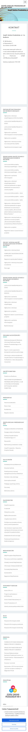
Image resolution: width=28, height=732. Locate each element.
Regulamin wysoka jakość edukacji (13, 259)
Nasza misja (7, 406)
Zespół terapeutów (9, 505)
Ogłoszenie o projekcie (10, 138)
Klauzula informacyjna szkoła (12, 621)
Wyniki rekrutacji (8, 326)
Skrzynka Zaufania (9, 468)
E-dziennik (7, 508)
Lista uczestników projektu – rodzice (14, 196)
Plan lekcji (7, 487)
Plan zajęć (7, 268)
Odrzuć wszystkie (14, 728)
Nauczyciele (7, 441)
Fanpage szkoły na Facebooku (12, 432)
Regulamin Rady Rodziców (11, 576)
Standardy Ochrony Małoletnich (12, 464)
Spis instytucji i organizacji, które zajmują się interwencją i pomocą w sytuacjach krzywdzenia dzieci (13, 530)
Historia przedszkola (9, 402)
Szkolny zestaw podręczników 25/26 (13, 606)
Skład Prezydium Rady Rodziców (12, 555)
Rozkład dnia (7, 409)
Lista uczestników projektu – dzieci (13, 193)
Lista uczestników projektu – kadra (13, 200)
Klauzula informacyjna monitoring (13, 627)
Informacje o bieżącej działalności (13, 566)
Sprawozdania (8, 572)
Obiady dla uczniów (9, 512)
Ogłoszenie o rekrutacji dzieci (12, 250)
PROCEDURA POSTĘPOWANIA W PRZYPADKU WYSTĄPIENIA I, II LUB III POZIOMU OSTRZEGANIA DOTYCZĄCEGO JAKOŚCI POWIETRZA (13, 384)
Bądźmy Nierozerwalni (10, 515)
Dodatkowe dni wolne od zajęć (12, 535)
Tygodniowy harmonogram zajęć (13, 147)
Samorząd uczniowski (10, 480)
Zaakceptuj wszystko (14, 720)
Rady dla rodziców (9, 413)
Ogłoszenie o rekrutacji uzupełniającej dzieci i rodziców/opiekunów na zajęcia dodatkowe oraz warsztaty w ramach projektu (12, 185)
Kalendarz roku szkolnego (11, 477)
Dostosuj (14, 724)
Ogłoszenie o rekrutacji (10, 308)
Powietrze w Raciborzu (10, 376)
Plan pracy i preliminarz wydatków (13, 559)
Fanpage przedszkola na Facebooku (13, 428)
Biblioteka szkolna (9, 491)
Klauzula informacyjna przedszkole (13, 624)
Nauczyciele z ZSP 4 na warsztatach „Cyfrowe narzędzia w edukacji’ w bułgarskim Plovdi (13, 668)
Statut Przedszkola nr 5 (10, 603)
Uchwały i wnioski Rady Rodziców (13, 562)
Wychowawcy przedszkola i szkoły (13, 444)
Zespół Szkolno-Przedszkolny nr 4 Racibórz (13, 6)
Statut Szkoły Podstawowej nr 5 (12, 599)
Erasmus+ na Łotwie (9, 663)
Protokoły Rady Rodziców (11, 569)
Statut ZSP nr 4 (8, 590)
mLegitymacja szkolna (10, 519)
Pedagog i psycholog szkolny (12, 484)
